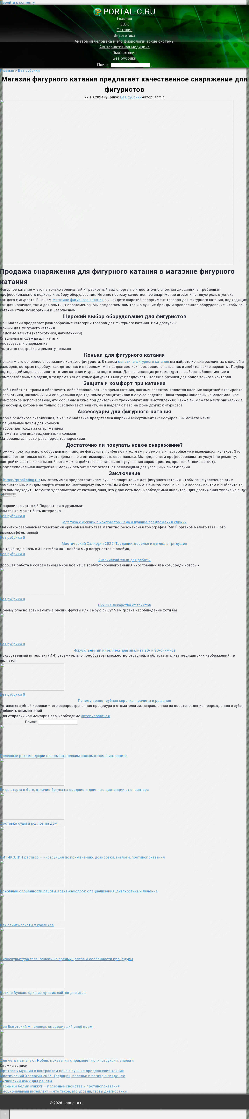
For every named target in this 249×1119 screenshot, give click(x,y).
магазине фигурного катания (78, 300)
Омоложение (124, 52)
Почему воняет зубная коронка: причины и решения (124, 701)
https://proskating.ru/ (21, 480)
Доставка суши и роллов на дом (28, 823)
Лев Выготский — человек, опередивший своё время (47, 1027)
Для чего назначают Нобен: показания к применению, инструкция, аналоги (67, 1060)
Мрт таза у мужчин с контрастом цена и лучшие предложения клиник (124, 522)
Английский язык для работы (124, 560)
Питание (124, 30)
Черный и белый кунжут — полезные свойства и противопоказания (60, 1086)
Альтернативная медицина (124, 47)
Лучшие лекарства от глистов (124, 605)
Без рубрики (124, 58)
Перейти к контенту (17, 2)
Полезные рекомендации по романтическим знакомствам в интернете (63, 756)
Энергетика (125, 35)
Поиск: (104, 65)
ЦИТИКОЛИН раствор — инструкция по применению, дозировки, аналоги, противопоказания (82, 857)
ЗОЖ (124, 24)
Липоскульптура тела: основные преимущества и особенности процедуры (66, 959)
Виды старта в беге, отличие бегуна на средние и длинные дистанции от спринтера (74, 790)
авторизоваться (95, 716)
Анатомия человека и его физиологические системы (125, 41)
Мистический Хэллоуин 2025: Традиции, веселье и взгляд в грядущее (124, 544)
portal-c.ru (129, 11)
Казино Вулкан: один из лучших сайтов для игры (43, 993)
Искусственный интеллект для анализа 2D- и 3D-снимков (124, 650)
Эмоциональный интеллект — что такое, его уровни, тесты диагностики (63, 1091)
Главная (124, 18)
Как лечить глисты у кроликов (27, 925)
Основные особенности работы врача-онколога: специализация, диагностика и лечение (79, 891)
